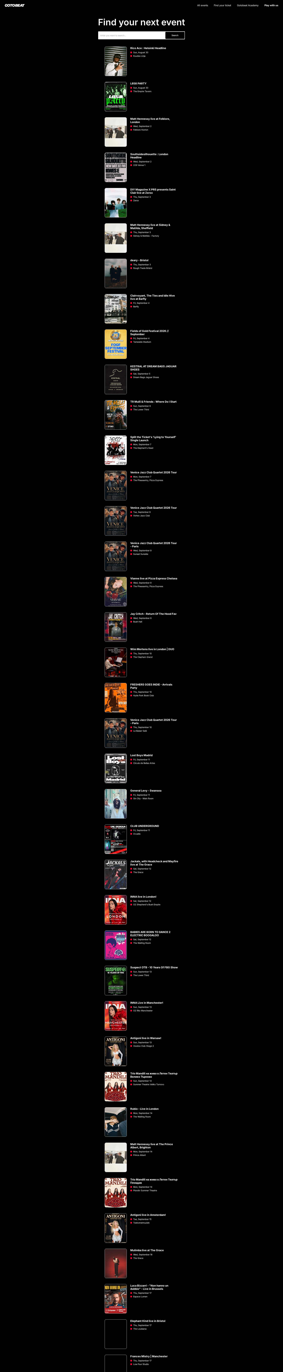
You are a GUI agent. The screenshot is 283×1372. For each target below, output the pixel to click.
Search (175, 35)
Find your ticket (222, 5)
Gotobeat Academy (248, 5)
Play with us (271, 5)
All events (202, 5)
